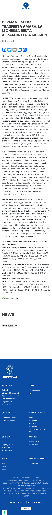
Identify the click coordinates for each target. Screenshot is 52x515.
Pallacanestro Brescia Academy (37, 430)
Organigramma (7, 445)
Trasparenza (6, 447)
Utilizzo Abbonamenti (10, 393)
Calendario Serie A (9, 418)
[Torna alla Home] (26, 5)
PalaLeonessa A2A (9, 399)
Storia (4, 442)
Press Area (6, 404)
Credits (26, 509)
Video (4, 469)
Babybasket (33, 426)
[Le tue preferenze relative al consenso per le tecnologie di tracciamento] (4, 512)
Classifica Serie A (8, 420)
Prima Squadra (34, 390)
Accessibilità (7, 450)
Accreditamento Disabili (11, 396)
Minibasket (33, 423)
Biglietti (5, 390)
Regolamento (7, 402)
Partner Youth (34, 445)
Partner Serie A (35, 442)
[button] (3, 5)
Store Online (33, 463)
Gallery (4, 466)
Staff (30, 393)
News (31, 418)
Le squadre (33, 420)
